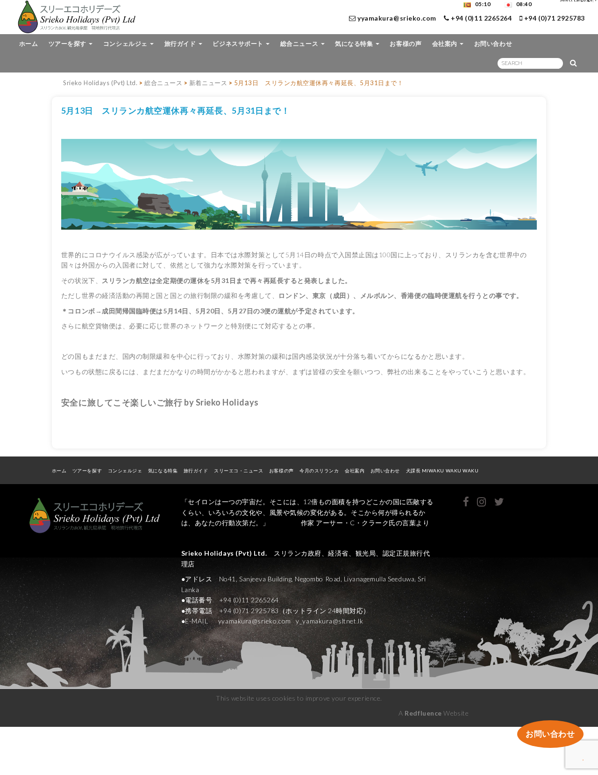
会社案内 (445, 43)
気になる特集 (355, 43)
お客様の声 (405, 43)
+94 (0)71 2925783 (553, 18)
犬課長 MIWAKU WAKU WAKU (445, 470)
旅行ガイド (181, 43)
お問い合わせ (493, 43)
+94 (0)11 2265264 (480, 18)
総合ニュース (300, 43)
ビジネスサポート (239, 43)
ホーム (28, 43)
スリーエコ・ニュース (238, 470)
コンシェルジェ (126, 43)
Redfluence (423, 713)
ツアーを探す (68, 43)
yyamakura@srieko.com (396, 18)
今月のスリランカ (319, 470)
